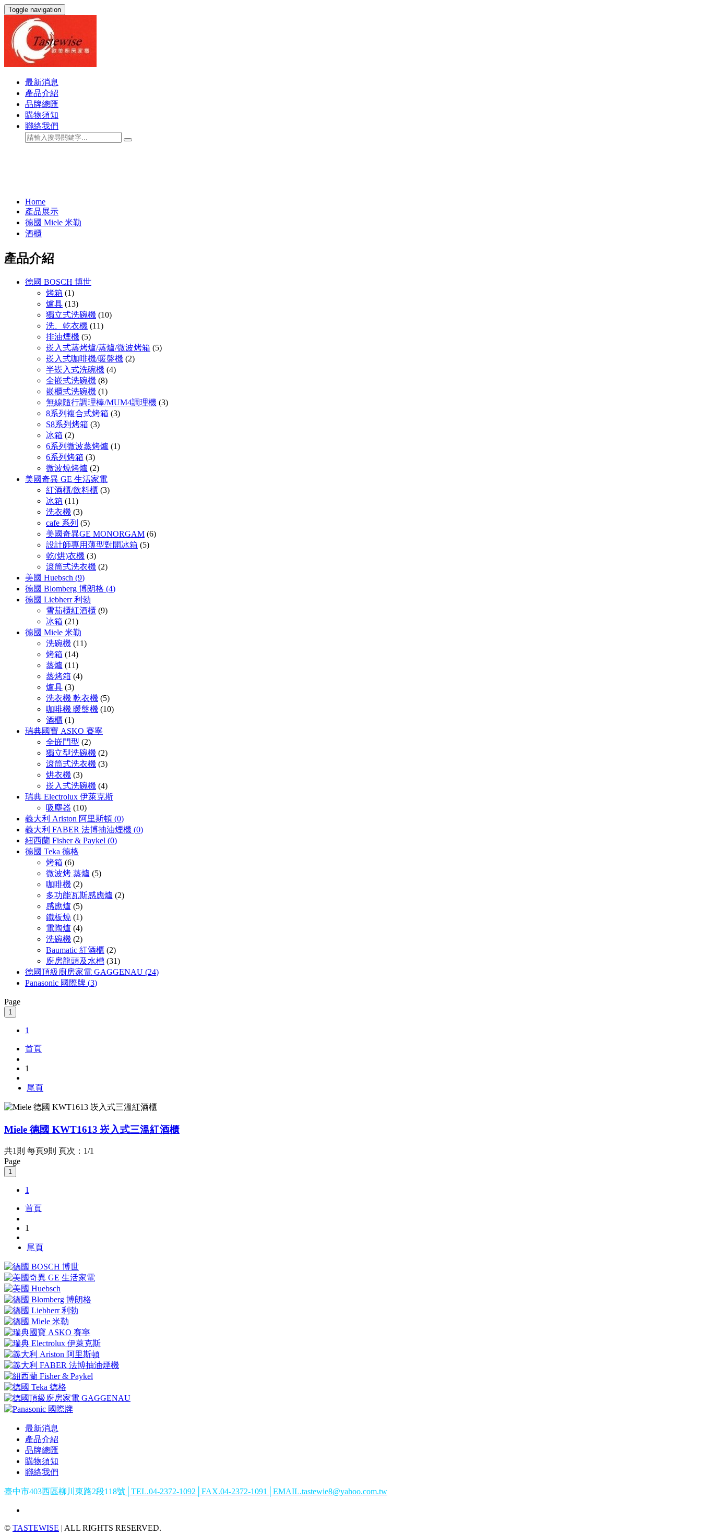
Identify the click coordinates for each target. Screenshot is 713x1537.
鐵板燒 (58, 917)
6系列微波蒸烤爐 (77, 446)
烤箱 (54, 292)
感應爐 (58, 906)
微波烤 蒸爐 (68, 873)
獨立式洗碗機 (71, 314)
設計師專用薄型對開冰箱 (92, 544)
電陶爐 (58, 928)
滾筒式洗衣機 (71, 566)
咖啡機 (58, 884)
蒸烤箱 (58, 676)
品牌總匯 (41, 104)
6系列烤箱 (65, 457)
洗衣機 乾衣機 (72, 698)
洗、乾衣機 (67, 325)
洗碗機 (58, 643)
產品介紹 (41, 93)
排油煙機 (62, 336)
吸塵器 (58, 807)
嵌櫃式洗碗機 (71, 391)
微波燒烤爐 (67, 468)
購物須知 (41, 115)
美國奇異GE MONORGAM (95, 533)
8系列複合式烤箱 (77, 413)
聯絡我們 (41, 126)
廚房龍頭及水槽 (75, 961)
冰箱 (54, 435)
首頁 (33, 1048)
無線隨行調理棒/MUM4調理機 (101, 402)
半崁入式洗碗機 (75, 369)
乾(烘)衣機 (65, 555)
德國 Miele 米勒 (53, 222)
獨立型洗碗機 (71, 752)
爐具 (54, 303)
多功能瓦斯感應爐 (79, 895)
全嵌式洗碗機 (71, 380)
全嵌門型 (62, 741)
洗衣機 (58, 511)
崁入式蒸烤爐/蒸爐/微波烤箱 (98, 347)
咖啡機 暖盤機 (72, 709)
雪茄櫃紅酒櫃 (71, 610)
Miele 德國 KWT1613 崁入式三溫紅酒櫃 (92, 1129)
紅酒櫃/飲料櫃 (72, 490)
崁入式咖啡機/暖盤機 (84, 358)
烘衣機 (58, 774)
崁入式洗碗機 (71, 785)
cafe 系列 (62, 522)
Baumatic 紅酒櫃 (75, 950)
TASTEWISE (36, 1527)
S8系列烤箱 (67, 424)
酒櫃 (33, 233)
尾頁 (35, 1087)
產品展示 (41, 211)
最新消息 (41, 82)
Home (35, 201)
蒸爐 (54, 665)
